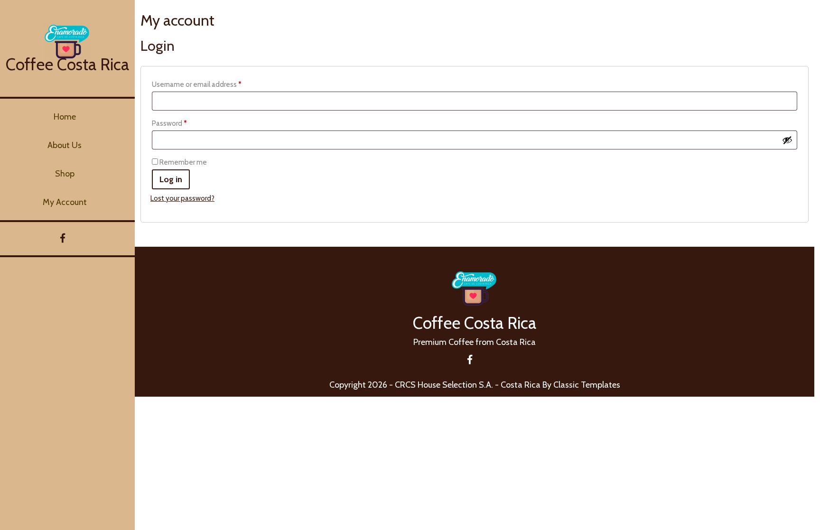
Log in (170, 179)
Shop (65, 173)
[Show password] (787, 140)
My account (65, 202)
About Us (64, 145)
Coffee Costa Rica (67, 64)
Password (183, 123)
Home (65, 117)
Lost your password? (182, 198)
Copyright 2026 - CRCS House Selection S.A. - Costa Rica (434, 385)
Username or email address (211, 84)
